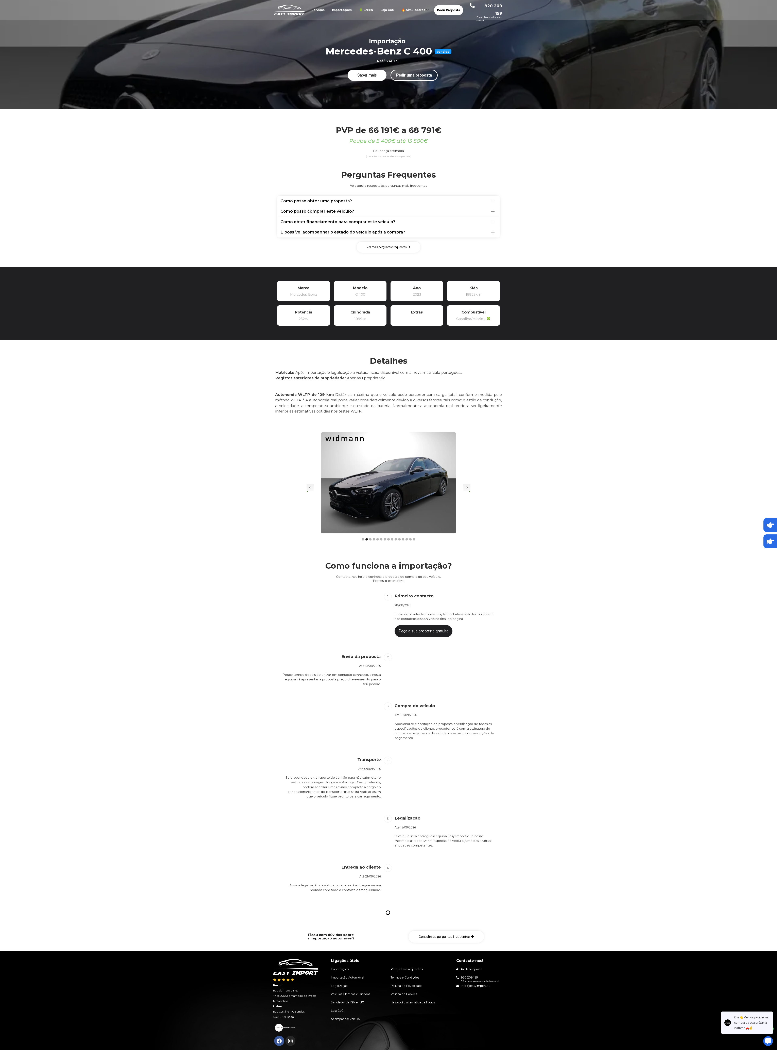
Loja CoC (387, 10)
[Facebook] (279, 1041)
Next (466, 487)
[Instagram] (290, 1041)
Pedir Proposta (448, 10)
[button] (367, 75)
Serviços (318, 10)
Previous (310, 487)
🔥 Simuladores (413, 10)
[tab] (388, 201)
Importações (342, 10)
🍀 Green (366, 10)
